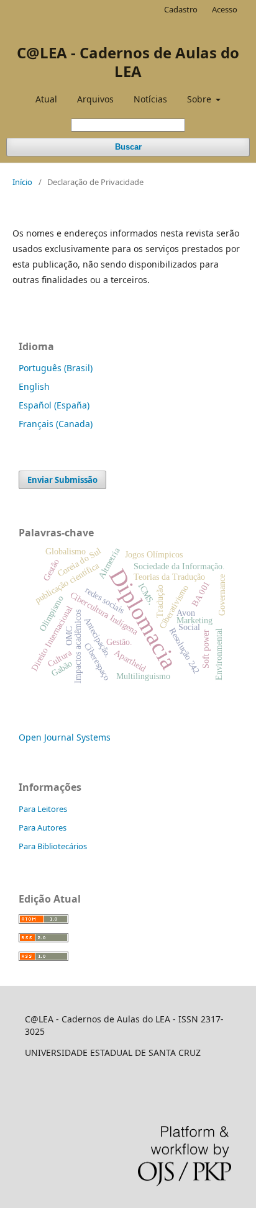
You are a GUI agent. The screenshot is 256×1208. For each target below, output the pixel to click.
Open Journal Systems (65, 737)
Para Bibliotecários (53, 846)
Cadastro (181, 9)
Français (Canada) (56, 424)
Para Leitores (43, 808)
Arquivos (95, 99)
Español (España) (54, 405)
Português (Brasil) (56, 368)
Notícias (150, 99)
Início (22, 181)
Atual (46, 99)
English (34, 386)
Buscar (128, 146)
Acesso (224, 9)
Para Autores (42, 827)
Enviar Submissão (62, 479)
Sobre (200, 99)
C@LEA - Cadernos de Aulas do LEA (128, 61)
